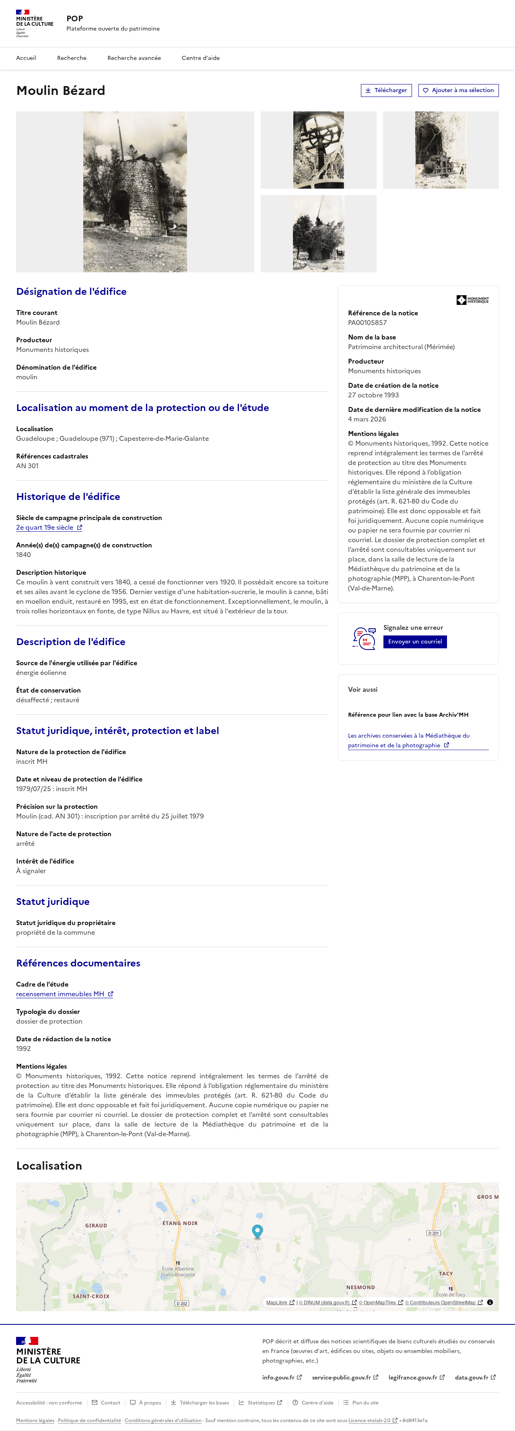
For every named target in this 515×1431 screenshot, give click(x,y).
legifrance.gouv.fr (413, 1377)
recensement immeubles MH (60, 994)
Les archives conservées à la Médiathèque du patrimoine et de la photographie (409, 741)
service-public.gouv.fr (341, 1377)
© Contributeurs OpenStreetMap (440, 1302)
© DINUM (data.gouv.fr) (324, 1302)
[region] (257, 1246)
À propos (150, 1402)
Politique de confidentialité (89, 1420)
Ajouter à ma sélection (463, 90)
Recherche (72, 58)
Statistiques (261, 1402)
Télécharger (391, 90)
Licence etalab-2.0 (369, 1420)
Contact (110, 1402)
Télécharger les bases (204, 1402)
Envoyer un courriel (415, 641)
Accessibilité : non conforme (49, 1402)
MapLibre (276, 1302)
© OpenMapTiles (377, 1302)
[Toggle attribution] (490, 1302)
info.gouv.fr (278, 1377)
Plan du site (365, 1402)
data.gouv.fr (471, 1377)
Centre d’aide (318, 1402)
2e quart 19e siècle (44, 527)
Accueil (26, 58)
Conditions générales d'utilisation (163, 1420)
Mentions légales (35, 1420)
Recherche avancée (134, 58)
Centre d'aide (201, 58)
